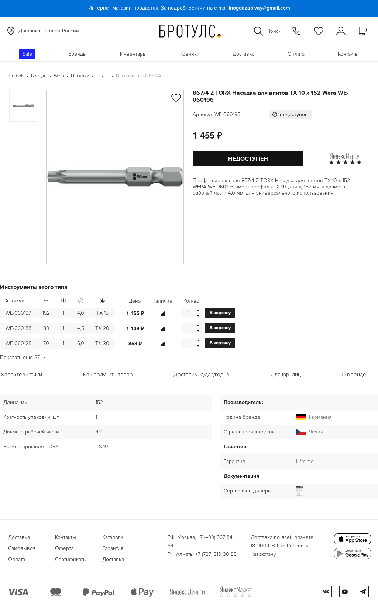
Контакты (348, 54)
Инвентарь (132, 54)
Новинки (189, 54)
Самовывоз (21, 548)
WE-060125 (18, 343)
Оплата (296, 54)
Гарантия (113, 548)
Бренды (77, 54)
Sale (27, 54)
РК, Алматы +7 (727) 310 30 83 (202, 554)
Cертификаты (71, 559)
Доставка (243, 54)
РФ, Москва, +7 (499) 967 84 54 (200, 541)
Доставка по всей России (48, 31)
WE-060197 (18, 313)
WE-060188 (18, 328)
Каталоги (112, 537)
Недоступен (248, 159)
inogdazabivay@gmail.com (259, 8)
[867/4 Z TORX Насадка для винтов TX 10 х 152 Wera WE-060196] (115, 177)
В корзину (220, 313)
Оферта (64, 548)
